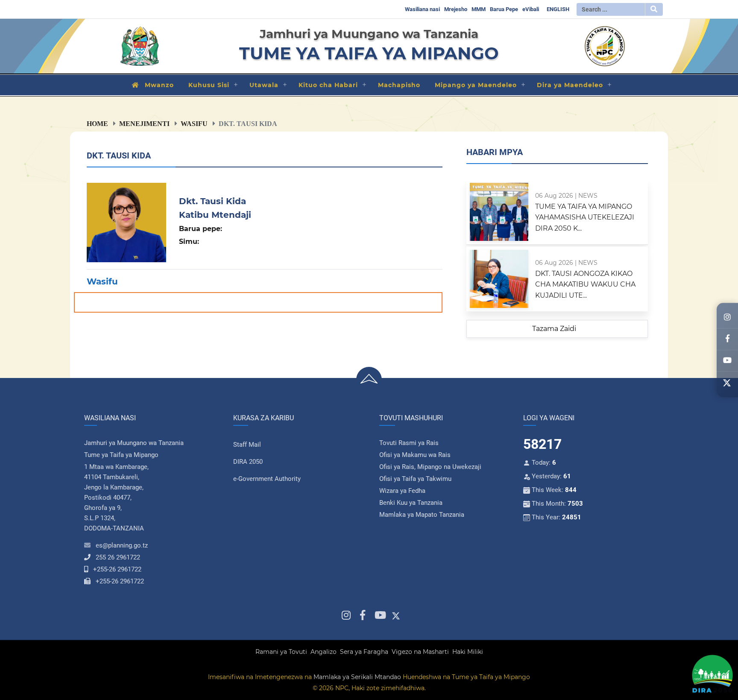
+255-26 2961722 (117, 569)
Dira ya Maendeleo (570, 85)
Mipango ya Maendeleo (476, 85)
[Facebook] (727, 339)
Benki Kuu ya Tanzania (410, 503)
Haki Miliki (467, 652)
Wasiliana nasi (422, 9)
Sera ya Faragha (364, 652)
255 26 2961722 (118, 557)
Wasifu (194, 123)
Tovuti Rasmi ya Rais (409, 443)
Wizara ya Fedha (402, 491)
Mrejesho (455, 9)
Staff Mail (247, 444)
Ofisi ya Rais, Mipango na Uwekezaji (430, 467)
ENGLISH (558, 9)
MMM (479, 9)
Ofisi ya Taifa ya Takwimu (415, 479)
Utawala (263, 85)
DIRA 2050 (248, 462)
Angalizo (323, 652)
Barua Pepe (504, 9)
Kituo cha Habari (328, 85)
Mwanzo (159, 85)
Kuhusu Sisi (208, 85)
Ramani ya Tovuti (281, 652)
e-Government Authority (267, 479)
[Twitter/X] (727, 382)
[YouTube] (727, 361)
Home (97, 123)
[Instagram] (727, 318)
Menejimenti (144, 123)
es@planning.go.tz (122, 545)
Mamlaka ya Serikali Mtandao (357, 677)
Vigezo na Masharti (420, 652)
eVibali (530, 9)
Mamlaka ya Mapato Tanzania (421, 514)
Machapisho (399, 85)
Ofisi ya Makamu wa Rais (415, 455)
